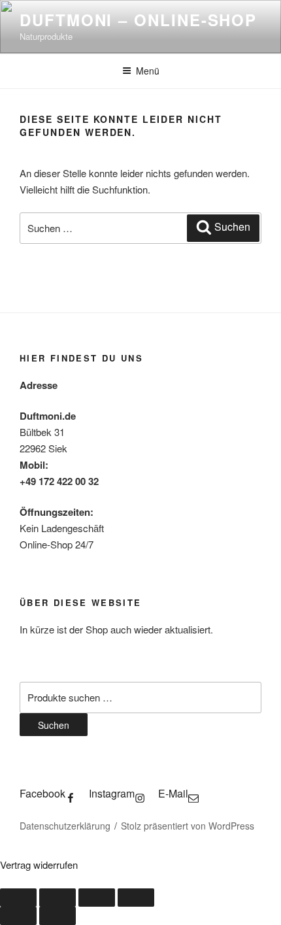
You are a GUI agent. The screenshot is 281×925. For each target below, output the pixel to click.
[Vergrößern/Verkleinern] (18, 897)
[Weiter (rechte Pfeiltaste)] (57, 916)
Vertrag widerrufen (39, 864)
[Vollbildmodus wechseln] (57, 897)
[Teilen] (96, 897)
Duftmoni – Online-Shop (138, 19)
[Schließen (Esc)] (136, 897)
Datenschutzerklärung (65, 825)
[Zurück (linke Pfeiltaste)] (18, 916)
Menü (147, 70)
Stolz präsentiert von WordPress (187, 825)
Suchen (53, 725)
